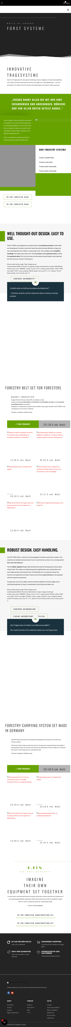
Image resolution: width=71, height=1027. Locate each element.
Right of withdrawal (12, 1012)
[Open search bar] (2, 3)
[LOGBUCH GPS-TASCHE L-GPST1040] (50, 515)
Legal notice (50, 1018)
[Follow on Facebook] (8, 992)
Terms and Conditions (53, 1007)
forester (9, 1007)
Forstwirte (10, 1005)
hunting (9, 1010)
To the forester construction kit (35, 915)
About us (29, 1005)
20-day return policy (21, 942)
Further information (24, 609)
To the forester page (17, 197)
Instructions (30, 1007)
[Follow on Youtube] (12, 992)
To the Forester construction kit (35, 923)
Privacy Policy (51, 1015)
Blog (28, 1010)
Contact (49, 1005)
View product (24, 424)
